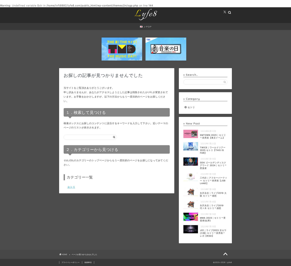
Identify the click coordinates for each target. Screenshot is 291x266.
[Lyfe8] (145, 20)
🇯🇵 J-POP (146, 26)
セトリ (71, 186)
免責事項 (88, 262)
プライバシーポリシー (71, 262)
